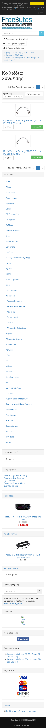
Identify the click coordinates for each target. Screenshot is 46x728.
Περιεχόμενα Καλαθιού (16, 39)
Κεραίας (10, 311)
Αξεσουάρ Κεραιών (14, 339)
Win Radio (10, 436)
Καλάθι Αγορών (11, 568)
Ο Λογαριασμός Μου (14, 48)
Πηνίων (9, 322)
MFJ (7, 360)
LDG (8, 355)
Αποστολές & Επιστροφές (15, 475)
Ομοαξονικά (12, 317)
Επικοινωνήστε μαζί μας (15, 483)
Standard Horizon (13, 377)
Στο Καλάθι (37, 127)
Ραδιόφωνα (11, 415)
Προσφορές (9, 495)
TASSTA (9, 431)
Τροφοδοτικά (12, 426)
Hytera (8, 263)
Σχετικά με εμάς (11, 485)
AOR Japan (10, 192)
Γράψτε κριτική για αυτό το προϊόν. (22, 711)
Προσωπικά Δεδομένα (14, 478)
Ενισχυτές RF (12, 241)
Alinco (8, 187)
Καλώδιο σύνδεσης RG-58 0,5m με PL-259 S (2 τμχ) (22, 152)
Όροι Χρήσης (9, 480)
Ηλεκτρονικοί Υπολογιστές (18, 257)
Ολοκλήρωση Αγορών (15, 43)
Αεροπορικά (11, 198)
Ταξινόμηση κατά (33, 94)
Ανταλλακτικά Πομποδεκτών (19, 404)
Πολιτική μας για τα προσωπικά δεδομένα (29, 9)
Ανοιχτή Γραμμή (14, 301)
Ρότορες (9, 420)
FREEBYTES (30, 720)
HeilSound (10, 252)
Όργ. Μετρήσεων (13, 388)
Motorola (9, 371)
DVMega (9, 225)
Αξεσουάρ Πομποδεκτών (16, 398)
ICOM (8, 274)
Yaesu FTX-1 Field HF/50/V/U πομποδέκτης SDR (23, 518)
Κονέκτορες (11, 344)
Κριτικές (8, 705)
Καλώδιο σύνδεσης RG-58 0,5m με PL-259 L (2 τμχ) (22, 122)
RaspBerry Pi (11, 409)
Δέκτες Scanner (13, 230)
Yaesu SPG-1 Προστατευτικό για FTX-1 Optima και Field (23, 556)
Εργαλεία (10, 246)
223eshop (28, 725)
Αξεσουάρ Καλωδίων (16, 328)
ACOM (8, 181)
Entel (8, 236)
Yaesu (8, 442)
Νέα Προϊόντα (10, 533)
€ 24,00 (8, 157)
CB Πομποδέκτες (13, 214)
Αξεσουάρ (10, 203)
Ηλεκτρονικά (12, 290)
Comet (8, 208)
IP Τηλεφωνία (12, 279)
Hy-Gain (9, 268)
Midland (9, 366)
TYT (7, 382)
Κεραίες (10, 333)
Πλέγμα (18, 96)
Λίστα (8, 96)
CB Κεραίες (11, 219)
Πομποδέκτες (12, 393)
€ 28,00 (8, 127)
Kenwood (9, 349)
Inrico (8, 285)
